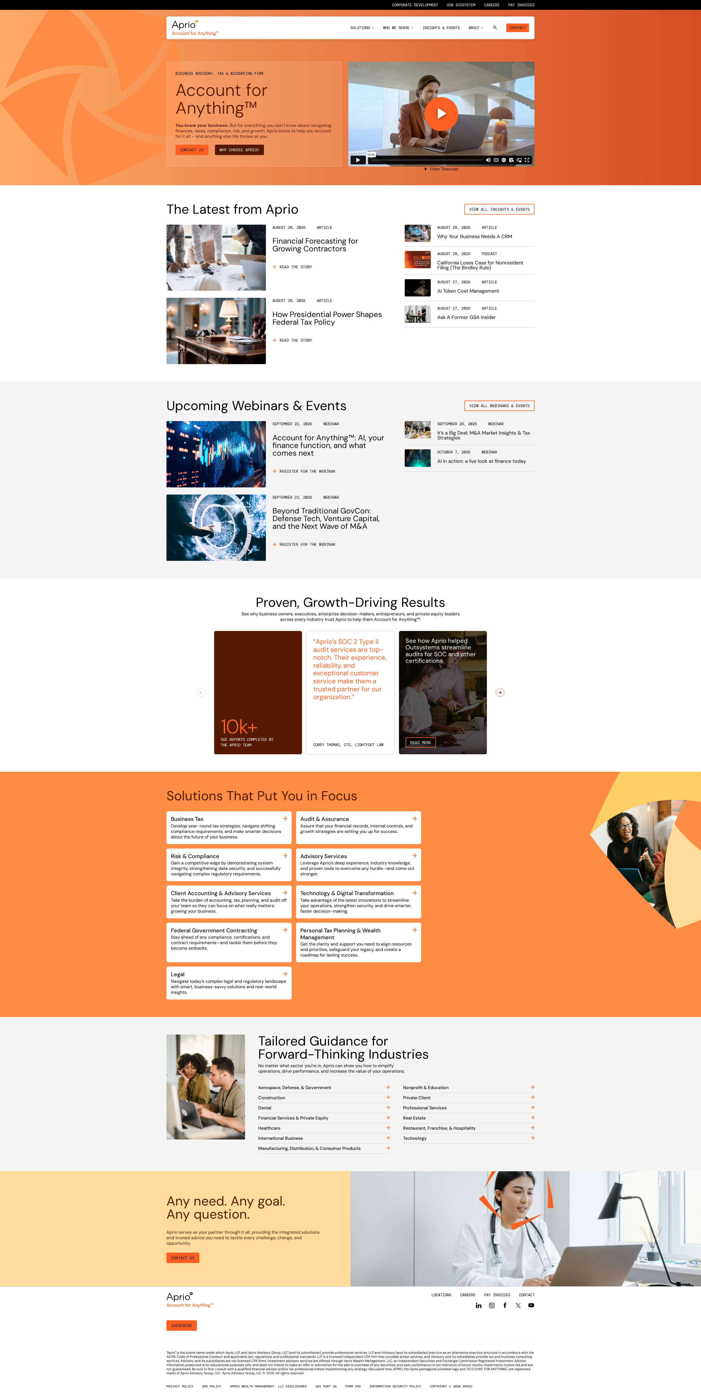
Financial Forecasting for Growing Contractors (315, 245)
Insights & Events (441, 27)
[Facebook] (505, 1305)
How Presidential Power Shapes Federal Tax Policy (327, 318)
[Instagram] (492, 1305)
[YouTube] (531, 1305)
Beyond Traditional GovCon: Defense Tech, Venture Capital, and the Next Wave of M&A (326, 518)
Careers (491, 4)
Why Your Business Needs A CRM (474, 236)
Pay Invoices (521, 4)
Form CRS (353, 1386)
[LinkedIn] (478, 1305)
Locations (441, 1294)
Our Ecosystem (461, 4)
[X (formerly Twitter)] (518, 1305)
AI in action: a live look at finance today (481, 461)
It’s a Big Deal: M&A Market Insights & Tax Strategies (483, 435)
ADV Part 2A (326, 1386)
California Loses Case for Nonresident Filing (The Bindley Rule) (480, 265)
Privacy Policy (179, 1386)
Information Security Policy (395, 1386)
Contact (518, 27)
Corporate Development (415, 4)
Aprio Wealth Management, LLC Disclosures (268, 1386)
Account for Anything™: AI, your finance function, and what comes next (328, 445)
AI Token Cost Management (468, 291)
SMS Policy (211, 1386)
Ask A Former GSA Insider (466, 317)
